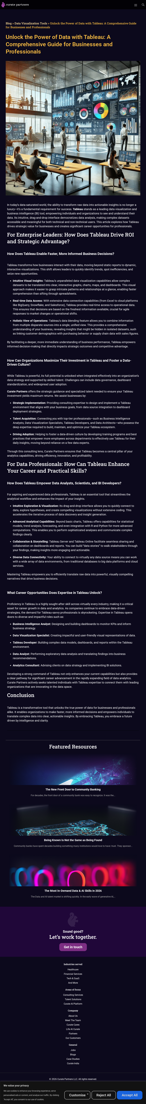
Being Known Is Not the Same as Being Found (73, 840)
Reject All (103, 1095)
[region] (73, 1092)
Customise (77, 1095)
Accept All (130, 1095)
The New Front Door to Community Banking (73, 789)
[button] (143, 5)
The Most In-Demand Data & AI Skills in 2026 (73, 890)
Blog (9, 23)
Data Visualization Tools (31, 23)
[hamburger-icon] (135, 4)
